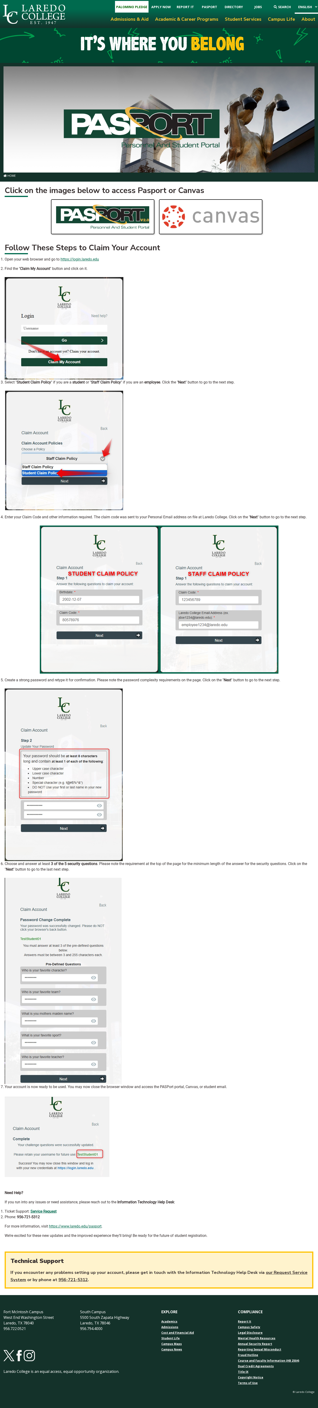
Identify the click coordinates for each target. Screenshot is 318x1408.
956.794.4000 (91, 1328)
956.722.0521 (14, 1328)
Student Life (170, 1338)
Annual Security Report (255, 1344)
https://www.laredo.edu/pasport (75, 1226)
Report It (244, 1321)
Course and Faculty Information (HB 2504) (268, 1361)
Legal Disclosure (250, 1333)
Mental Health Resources (256, 1338)
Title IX (243, 1372)
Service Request (43, 1211)
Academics (169, 1321)
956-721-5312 (73, 1280)
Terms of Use (248, 1383)
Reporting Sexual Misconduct (259, 1349)
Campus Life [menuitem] (281, 19)
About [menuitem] (308, 19)
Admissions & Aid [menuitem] (130, 19)
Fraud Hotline (248, 1355)
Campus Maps (171, 1344)
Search (284, 7)
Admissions (169, 1327)
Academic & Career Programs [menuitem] (186, 19)
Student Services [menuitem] (243, 19)
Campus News (171, 1349)
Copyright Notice (250, 1377)
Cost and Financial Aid (177, 1333)
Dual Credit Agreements (256, 1366)
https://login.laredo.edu (80, 259)
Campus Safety (249, 1327)
